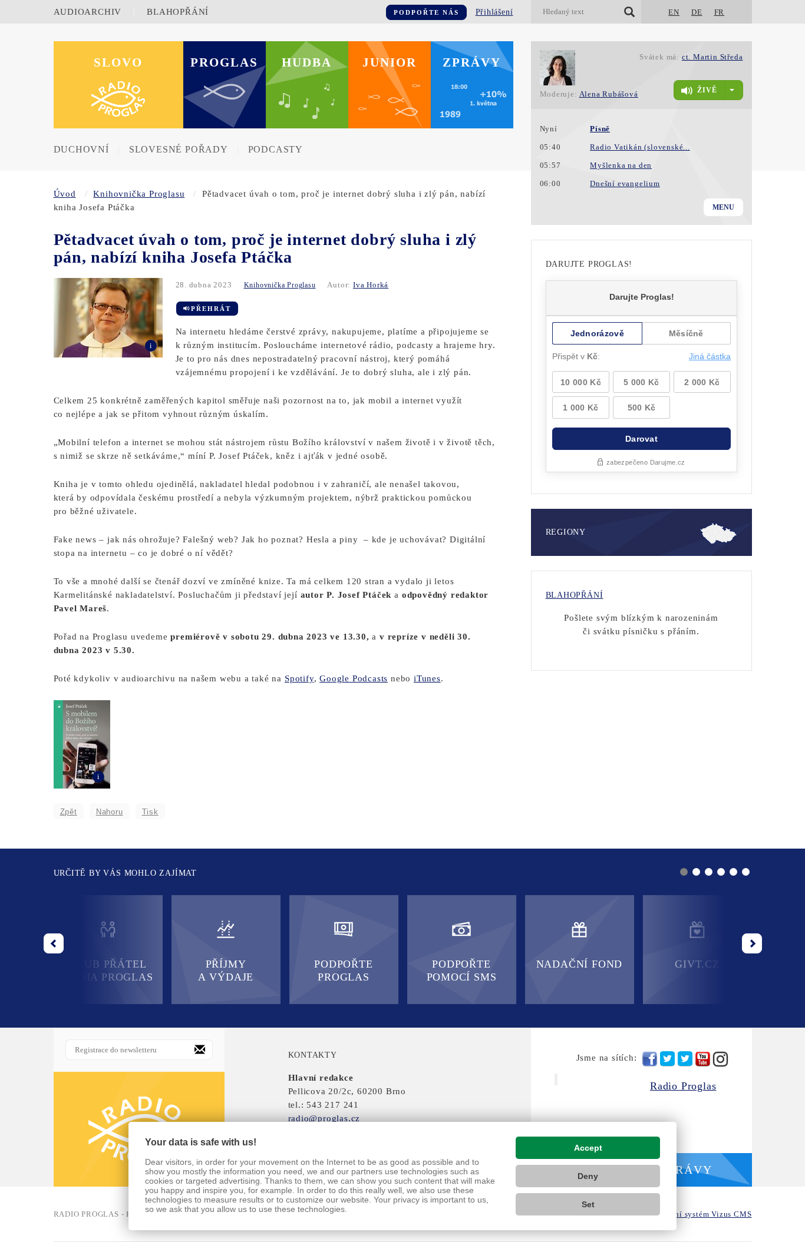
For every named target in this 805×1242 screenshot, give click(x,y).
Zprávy (472, 62)
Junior (389, 62)
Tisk (150, 811)
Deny (588, 1176)
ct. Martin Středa (712, 56)
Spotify (299, 678)
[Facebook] (650, 1059)
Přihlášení (494, 12)
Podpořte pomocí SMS (462, 970)
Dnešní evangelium (625, 183)
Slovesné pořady (178, 149)
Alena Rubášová (608, 94)
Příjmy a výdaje (225, 970)
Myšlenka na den (621, 165)
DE (696, 12)
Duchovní (81, 149)
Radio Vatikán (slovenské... (640, 147)
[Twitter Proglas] (667, 1059)
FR (719, 12)
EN (673, 12)
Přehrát (211, 308)
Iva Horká (370, 284)
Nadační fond (579, 964)
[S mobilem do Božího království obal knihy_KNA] (82, 743)
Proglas (224, 62)
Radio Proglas (683, 1086)
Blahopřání (178, 11)
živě (707, 90)
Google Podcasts (353, 678)
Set (588, 1204)
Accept (588, 1147)
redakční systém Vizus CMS (701, 1214)
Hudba (307, 62)
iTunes (427, 678)
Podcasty (275, 149)
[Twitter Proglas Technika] (685, 1059)
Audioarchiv (88, 11)
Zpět (68, 811)
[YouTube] (703, 1059)
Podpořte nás (426, 12)
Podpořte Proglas (343, 970)
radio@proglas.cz (324, 1118)
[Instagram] (720, 1059)
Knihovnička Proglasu (138, 193)
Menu (723, 207)
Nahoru (109, 811)
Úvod (65, 193)
